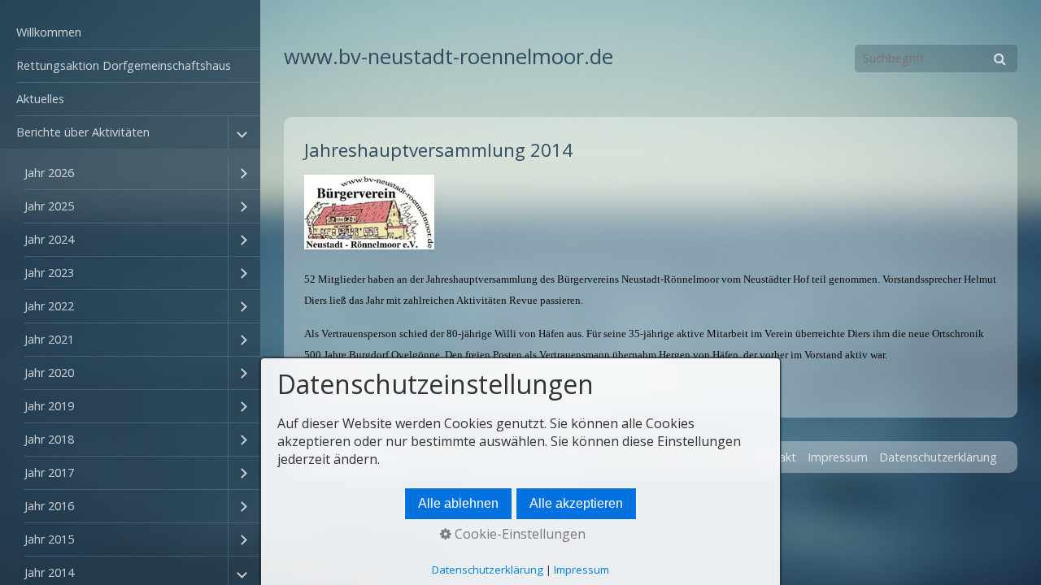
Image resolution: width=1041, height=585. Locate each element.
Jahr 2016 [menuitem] (49, 506)
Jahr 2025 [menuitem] (49, 206)
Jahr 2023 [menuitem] (49, 272)
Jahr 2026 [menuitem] (49, 172)
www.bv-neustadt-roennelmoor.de (448, 56)
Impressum (838, 457)
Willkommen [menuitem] (48, 32)
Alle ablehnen (458, 503)
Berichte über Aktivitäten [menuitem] (83, 132)
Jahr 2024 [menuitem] (49, 239)
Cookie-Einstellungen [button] (518, 534)
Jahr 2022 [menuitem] (49, 306)
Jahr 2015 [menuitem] (49, 539)
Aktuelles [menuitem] (40, 98)
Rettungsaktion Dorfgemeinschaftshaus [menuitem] (123, 65)
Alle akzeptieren (576, 503)
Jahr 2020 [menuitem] (49, 372)
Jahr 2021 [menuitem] (49, 339)
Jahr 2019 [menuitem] (49, 406)
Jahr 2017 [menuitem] (49, 472)
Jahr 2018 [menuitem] (49, 439)
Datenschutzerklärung (938, 457)
